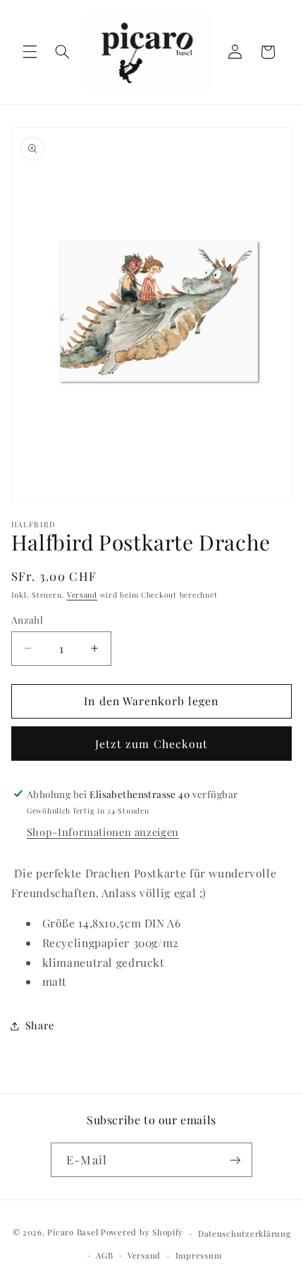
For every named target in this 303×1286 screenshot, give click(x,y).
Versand (82, 595)
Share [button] (39, 1025)
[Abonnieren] (234, 1160)
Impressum (198, 1255)
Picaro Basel (72, 1233)
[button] (29, 52)
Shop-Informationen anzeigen (103, 832)
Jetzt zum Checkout (151, 743)
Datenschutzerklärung (244, 1233)
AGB (104, 1255)
